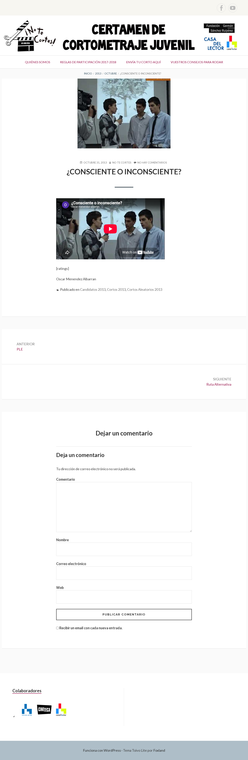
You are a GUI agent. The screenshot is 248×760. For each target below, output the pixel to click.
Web (60, 587)
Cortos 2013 (116, 289)
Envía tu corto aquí (143, 62)
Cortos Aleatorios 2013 (144, 289)
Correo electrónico (71, 564)
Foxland (159, 750)
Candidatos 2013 (93, 289)
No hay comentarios (152, 162)
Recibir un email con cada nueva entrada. (90, 628)
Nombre (62, 540)
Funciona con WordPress (102, 750)
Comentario (65, 479)
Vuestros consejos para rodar (197, 62)
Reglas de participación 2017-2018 (88, 62)
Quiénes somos (37, 62)
